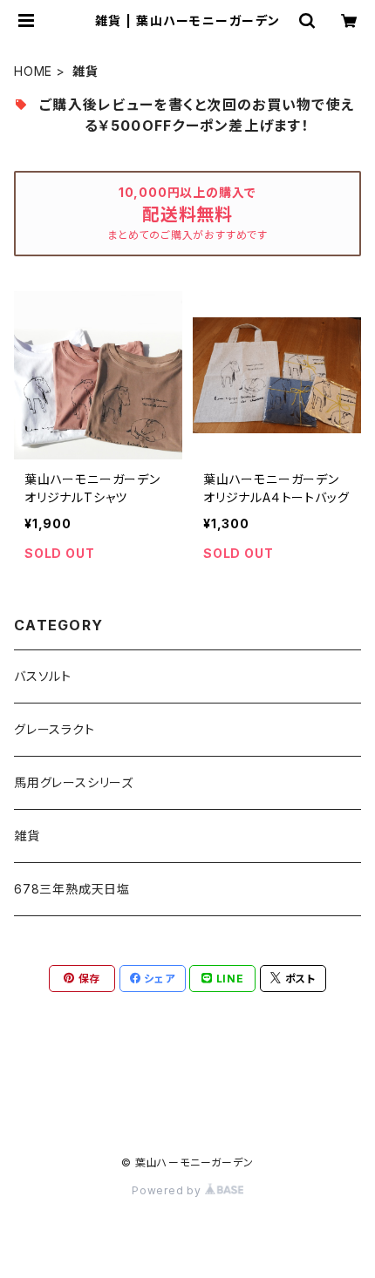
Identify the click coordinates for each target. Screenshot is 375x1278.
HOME (33, 71)
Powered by (168, 1190)
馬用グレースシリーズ (73, 782)
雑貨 (27, 835)
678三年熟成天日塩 (72, 888)
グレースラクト (54, 729)
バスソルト (43, 676)
